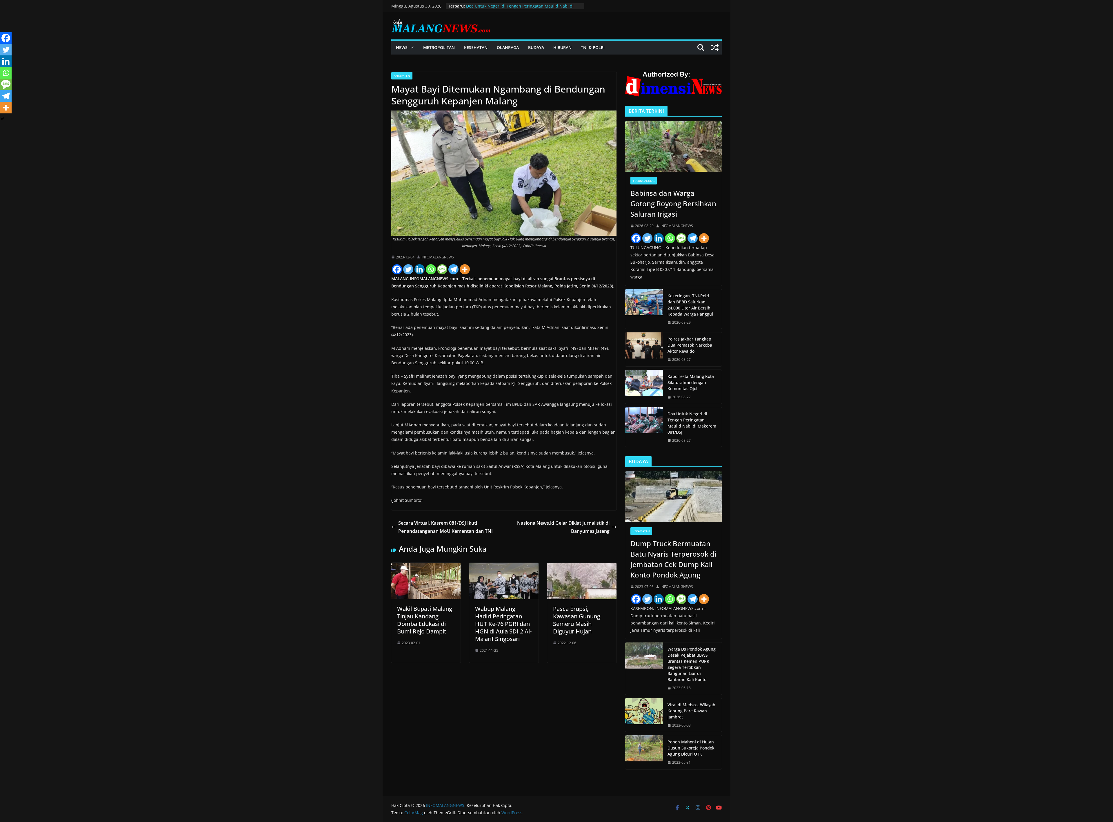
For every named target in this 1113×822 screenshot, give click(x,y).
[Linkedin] (419, 269)
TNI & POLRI (593, 47)
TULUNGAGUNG (643, 181)
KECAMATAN (641, 531)
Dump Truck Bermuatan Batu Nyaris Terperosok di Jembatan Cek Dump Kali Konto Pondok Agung (673, 559)
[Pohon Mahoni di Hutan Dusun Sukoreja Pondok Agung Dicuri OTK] (644, 752)
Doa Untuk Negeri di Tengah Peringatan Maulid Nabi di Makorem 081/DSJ (692, 423)
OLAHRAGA (508, 47)
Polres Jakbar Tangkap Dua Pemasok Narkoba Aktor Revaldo (690, 345)
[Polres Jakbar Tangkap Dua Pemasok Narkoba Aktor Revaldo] (644, 349)
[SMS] (442, 269)
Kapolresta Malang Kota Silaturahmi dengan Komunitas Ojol (691, 382)
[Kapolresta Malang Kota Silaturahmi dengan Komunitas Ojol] (644, 387)
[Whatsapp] (431, 269)
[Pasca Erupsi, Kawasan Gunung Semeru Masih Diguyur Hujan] (581, 567)
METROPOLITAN (439, 47)
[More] (465, 269)
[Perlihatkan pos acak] (715, 48)
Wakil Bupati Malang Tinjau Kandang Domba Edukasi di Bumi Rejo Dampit (424, 620)
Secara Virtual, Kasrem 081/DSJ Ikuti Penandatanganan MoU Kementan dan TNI (445, 527)
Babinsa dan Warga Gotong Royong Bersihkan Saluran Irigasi (673, 203)
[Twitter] (408, 269)
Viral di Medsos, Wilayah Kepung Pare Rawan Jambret (691, 711)
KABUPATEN (402, 76)
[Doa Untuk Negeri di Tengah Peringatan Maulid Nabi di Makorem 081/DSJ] (644, 427)
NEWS (402, 47)
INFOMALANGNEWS (437, 257)
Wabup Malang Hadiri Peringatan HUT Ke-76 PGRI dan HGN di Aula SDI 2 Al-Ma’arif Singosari (503, 624)
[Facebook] (397, 269)
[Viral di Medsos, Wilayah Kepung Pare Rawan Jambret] (644, 715)
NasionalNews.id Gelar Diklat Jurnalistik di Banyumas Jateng (563, 527)
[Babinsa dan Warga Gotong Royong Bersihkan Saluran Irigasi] (673, 146)
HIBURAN (562, 47)
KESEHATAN (476, 47)
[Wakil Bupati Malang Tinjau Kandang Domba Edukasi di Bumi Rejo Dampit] (426, 567)
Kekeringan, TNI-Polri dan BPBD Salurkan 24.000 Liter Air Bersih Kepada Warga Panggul (690, 305)
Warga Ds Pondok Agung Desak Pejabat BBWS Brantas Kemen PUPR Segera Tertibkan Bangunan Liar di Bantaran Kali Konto (692, 664)
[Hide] (2, 119)
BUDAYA (536, 47)
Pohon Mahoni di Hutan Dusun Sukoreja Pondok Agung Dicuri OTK (691, 748)
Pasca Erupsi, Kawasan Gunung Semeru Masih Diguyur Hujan (576, 620)
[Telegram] (453, 269)
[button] (411, 48)
